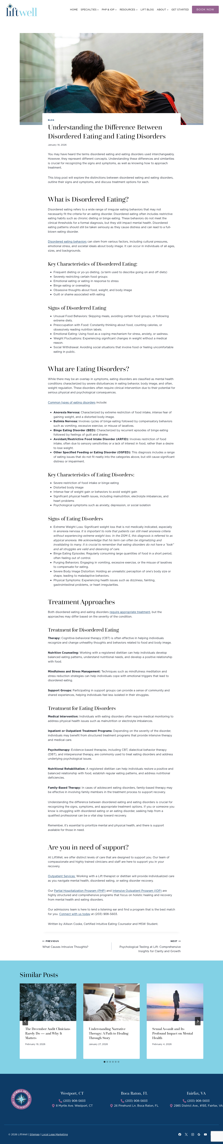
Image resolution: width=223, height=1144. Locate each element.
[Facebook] (180, 1134)
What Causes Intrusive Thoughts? (65, 944)
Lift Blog (147, 9)
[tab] (104, 1062)
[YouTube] (205, 1134)
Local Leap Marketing (55, 1134)
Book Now (205, 9)
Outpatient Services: (61, 876)
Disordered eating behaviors (67, 241)
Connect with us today (74, 914)
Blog (51, 120)
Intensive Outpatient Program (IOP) (137, 891)
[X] (186, 1134)
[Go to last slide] (25, 1021)
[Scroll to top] (214, 1130)
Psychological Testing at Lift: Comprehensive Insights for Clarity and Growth (150, 946)
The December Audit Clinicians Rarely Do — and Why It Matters (47, 1033)
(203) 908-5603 (74, 1101)
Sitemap (35, 1134)
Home (74, 9)
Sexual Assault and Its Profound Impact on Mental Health (172, 1033)
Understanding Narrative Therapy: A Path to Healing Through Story (108, 1033)
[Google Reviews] (199, 1134)
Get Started (180, 9)
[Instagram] (192, 1134)
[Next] (198, 1021)
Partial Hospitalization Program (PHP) (80, 891)
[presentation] (48, 1002)
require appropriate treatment (130, 612)
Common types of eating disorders (71, 402)
